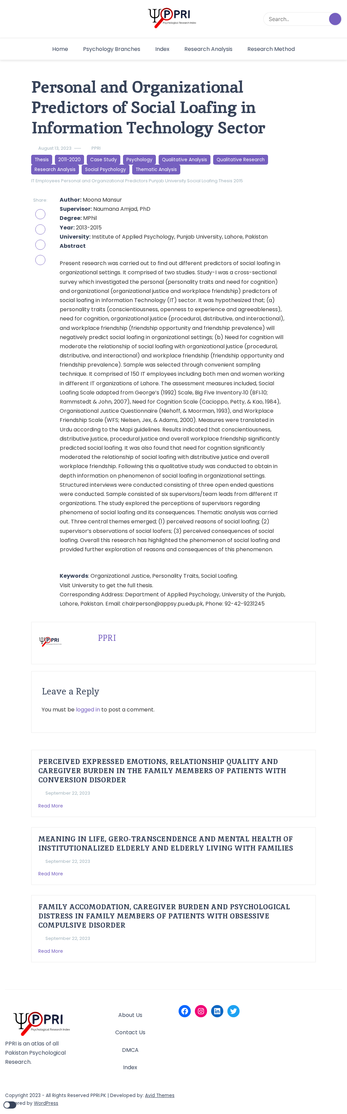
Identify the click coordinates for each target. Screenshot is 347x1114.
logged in (88, 709)
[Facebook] (185, 1011)
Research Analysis (208, 49)
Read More (51, 806)
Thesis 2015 (231, 181)
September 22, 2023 (67, 793)
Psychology (139, 159)
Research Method (271, 49)
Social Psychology (105, 169)
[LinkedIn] (217, 1011)
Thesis (42, 159)
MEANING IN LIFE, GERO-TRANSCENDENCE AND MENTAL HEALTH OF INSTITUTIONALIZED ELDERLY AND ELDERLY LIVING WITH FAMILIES (165, 843)
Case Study (103, 159)
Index (162, 49)
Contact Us (130, 1032)
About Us (130, 1015)
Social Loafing (202, 181)
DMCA (130, 1050)
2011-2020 (69, 159)
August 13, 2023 (55, 148)
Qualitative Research (241, 159)
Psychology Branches (111, 49)
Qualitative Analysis (184, 159)
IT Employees (45, 181)
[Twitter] (233, 1011)
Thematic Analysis (156, 169)
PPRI (96, 148)
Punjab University (167, 181)
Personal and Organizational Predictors (104, 181)
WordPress (46, 1103)
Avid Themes (160, 1095)
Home (60, 49)
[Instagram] (201, 1011)
